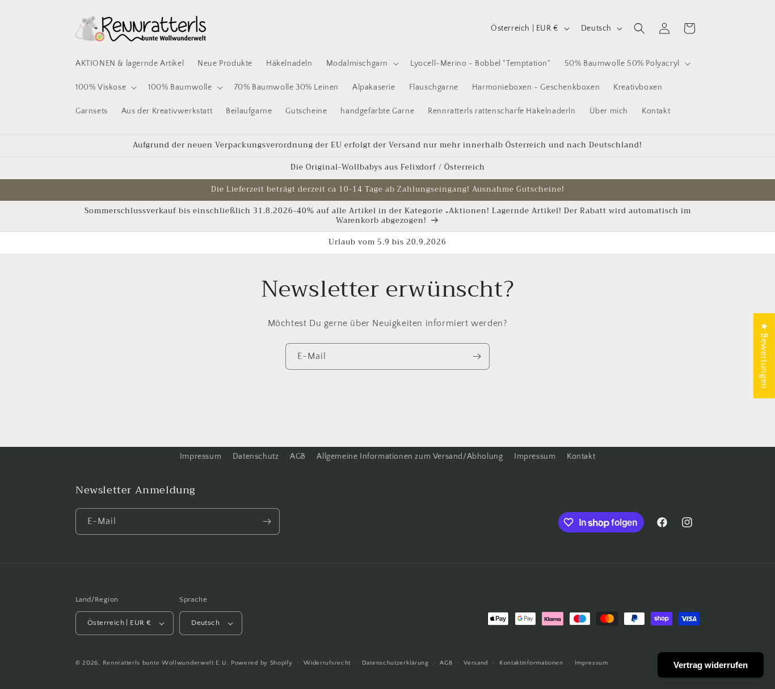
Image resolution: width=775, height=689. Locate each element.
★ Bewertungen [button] (764, 355)
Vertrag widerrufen (710, 665)
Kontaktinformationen (531, 663)
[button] (361, 63)
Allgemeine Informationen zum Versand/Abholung (410, 456)
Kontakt (581, 456)
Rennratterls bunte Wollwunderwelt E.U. (166, 663)
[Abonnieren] (476, 356)
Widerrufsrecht (327, 663)
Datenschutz (256, 456)
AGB (298, 456)
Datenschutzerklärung (395, 663)
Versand (476, 663)
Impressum (200, 456)
